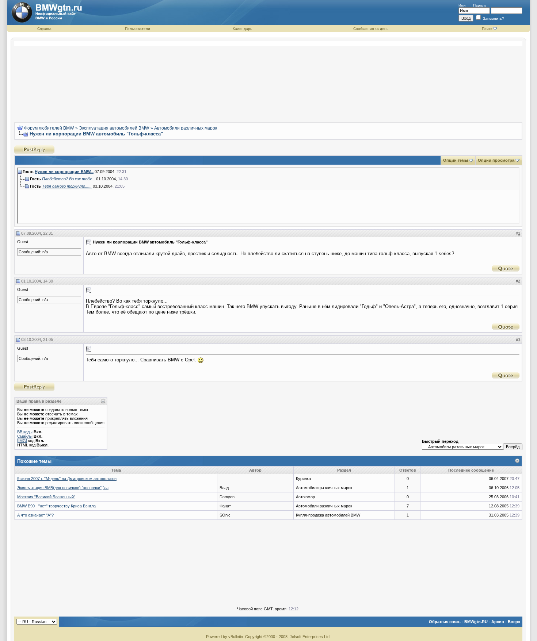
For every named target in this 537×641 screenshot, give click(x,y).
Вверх (514, 621)
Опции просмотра (496, 160)
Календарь (242, 29)
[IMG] (22, 440)
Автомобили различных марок (185, 128)
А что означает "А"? (35, 515)
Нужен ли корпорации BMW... (64, 171)
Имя (461, 5)
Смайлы (25, 436)
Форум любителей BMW (49, 128)
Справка (44, 29)
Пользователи (137, 29)
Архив (497, 621)
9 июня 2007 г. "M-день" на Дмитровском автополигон (67, 478)
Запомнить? (493, 18)
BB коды (25, 432)
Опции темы (455, 160)
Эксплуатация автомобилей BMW (114, 128)
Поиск (487, 29)
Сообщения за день (370, 29)
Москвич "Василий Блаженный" (46, 497)
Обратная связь (445, 621)
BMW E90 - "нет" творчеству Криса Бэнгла (56, 506)
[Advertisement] (268, 79)
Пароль (479, 5)
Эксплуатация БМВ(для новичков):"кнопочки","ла (62, 487)
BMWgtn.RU (476, 621)
